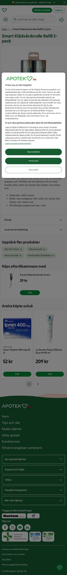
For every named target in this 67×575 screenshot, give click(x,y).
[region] (33, 125)
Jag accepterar (33, 152)
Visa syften (33, 170)
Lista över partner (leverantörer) (18, 144)
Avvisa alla (33, 161)
